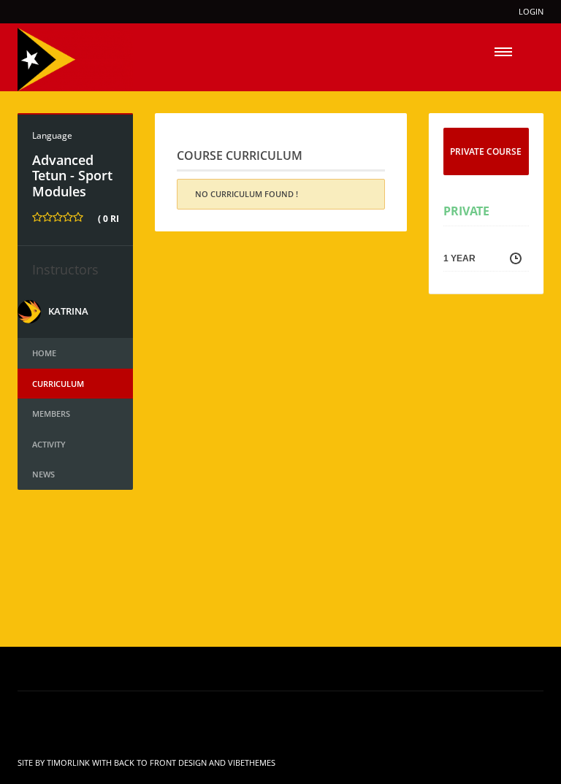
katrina (68, 311)
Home (44, 352)
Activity (49, 444)
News (43, 474)
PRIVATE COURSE (486, 151)
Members (51, 413)
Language (52, 135)
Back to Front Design (160, 762)
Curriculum (58, 383)
